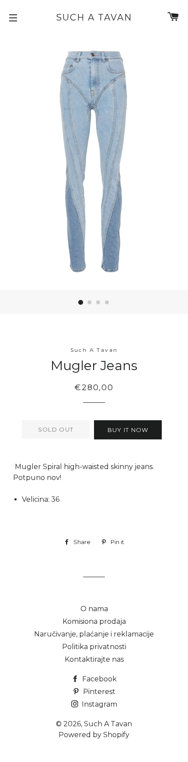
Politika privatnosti (94, 647)
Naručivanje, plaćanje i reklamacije (94, 634)
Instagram (98, 704)
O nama (94, 609)
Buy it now (128, 429)
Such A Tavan (94, 17)
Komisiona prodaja (94, 621)
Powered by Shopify (94, 735)
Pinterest (98, 691)
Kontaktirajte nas (94, 659)
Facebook (98, 679)
